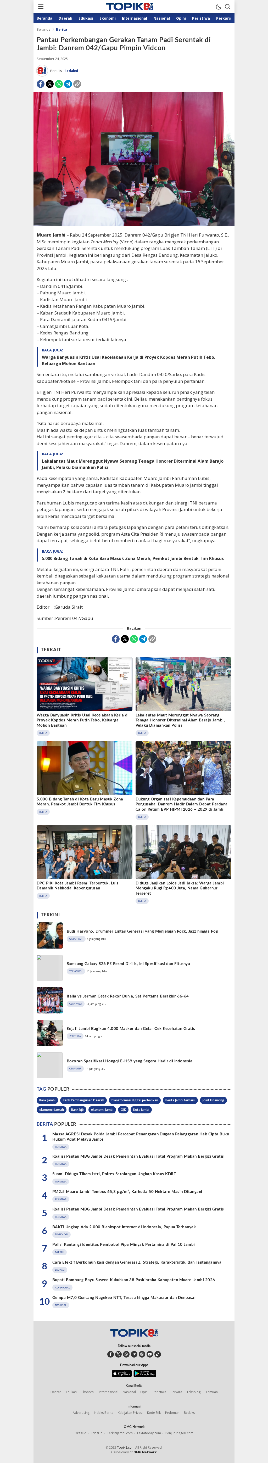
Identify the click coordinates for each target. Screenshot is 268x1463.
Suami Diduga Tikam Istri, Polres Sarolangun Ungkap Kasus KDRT (114, 1174)
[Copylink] (77, 84)
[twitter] (118, 1354)
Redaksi (71, 70)
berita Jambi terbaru (180, 1100)
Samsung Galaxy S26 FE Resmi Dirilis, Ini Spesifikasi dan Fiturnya (128, 964)
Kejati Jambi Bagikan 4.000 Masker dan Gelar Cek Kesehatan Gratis (131, 1029)
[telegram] (134, 1354)
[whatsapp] (126, 1354)
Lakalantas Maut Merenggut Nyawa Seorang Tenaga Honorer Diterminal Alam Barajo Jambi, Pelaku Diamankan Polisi (133, 464)
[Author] (42, 70)
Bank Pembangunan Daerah (83, 1100)
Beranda (44, 29)
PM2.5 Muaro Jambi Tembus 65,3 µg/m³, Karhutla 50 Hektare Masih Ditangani (127, 1192)
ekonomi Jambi (102, 1109)
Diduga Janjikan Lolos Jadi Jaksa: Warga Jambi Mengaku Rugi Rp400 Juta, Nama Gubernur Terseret (180, 888)
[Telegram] (68, 84)
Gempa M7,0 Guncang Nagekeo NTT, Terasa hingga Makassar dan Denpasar (124, 1298)
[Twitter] (50, 84)
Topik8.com (126, 1447)
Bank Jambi (47, 1100)
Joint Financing (213, 1100)
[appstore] (122, 1375)
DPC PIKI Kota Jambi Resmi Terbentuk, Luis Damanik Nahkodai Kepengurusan (78, 885)
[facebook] (110, 1354)
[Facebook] (40, 84)
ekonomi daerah (51, 1109)
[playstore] (144, 1375)
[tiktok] (157, 1354)
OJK (123, 1109)
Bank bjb (77, 1109)
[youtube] (150, 1354)
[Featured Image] (134, 224)
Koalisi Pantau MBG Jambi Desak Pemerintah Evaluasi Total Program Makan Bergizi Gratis (138, 1156)
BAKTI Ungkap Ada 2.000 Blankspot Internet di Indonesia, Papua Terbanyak (124, 1227)
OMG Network (145, 1452)
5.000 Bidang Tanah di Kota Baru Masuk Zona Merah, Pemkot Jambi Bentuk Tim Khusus (133, 558)
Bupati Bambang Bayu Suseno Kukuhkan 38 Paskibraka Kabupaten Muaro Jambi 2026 (133, 1280)
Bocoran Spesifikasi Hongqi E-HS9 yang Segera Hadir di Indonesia (129, 1061)
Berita (61, 29)
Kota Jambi (141, 1109)
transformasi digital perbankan (134, 1100)
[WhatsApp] (59, 84)
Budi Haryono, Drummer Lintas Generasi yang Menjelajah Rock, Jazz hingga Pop (142, 931)
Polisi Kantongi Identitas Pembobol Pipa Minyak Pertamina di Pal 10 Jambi (123, 1245)
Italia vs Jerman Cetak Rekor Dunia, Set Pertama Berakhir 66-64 (128, 996)
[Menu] (40, 6)
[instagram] (142, 1354)
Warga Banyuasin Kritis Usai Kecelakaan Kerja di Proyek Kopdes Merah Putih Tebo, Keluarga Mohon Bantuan (128, 360)
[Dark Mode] (218, 6)
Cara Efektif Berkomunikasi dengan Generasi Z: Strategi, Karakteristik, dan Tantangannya (137, 1262)
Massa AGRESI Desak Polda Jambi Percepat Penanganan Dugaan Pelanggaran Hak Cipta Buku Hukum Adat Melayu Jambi (140, 1136)
